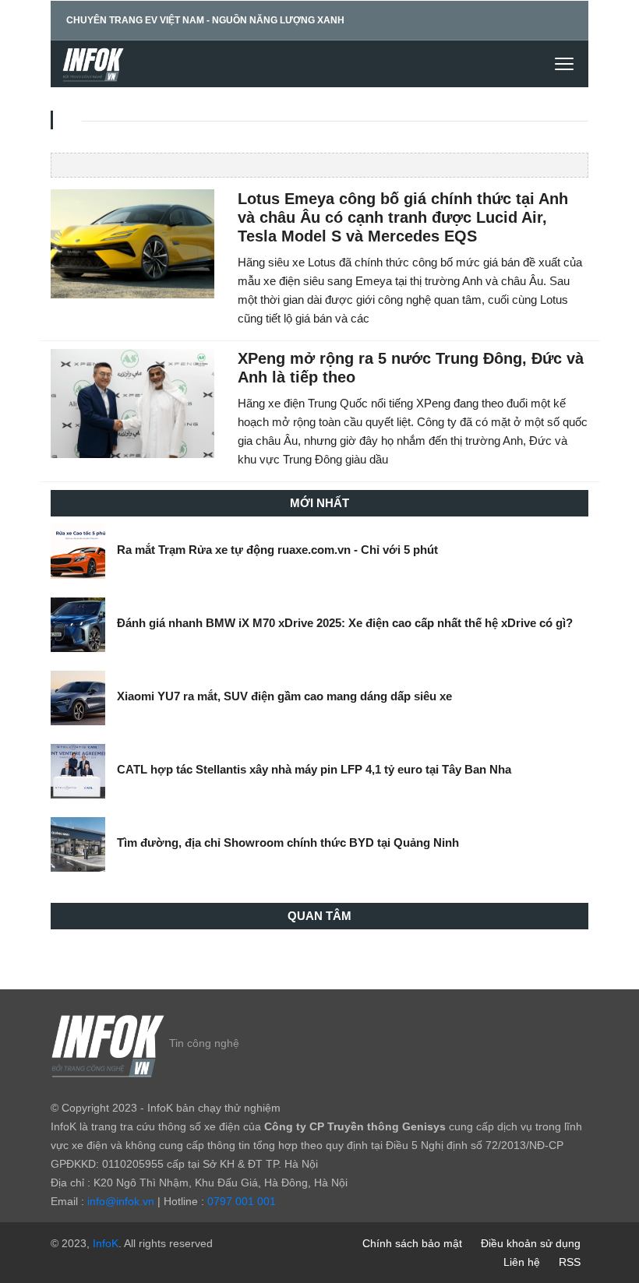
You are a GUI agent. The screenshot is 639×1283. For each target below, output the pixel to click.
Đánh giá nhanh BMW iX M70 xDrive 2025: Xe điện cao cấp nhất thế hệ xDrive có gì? (345, 622)
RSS (570, 1262)
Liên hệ (521, 1262)
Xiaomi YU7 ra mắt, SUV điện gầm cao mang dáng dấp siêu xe (284, 696)
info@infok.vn (120, 1201)
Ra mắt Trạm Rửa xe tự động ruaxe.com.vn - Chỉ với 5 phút (277, 549)
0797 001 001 (241, 1201)
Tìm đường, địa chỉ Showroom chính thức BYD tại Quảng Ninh (288, 842)
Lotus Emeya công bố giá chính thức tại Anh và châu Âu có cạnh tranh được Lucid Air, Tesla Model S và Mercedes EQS (403, 217)
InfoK (105, 1243)
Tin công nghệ (204, 1043)
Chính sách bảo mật (412, 1243)
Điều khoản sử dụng (531, 1243)
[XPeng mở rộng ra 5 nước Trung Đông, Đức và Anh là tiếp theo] (132, 403)
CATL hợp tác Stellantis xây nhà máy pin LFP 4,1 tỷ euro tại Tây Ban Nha (314, 769)
